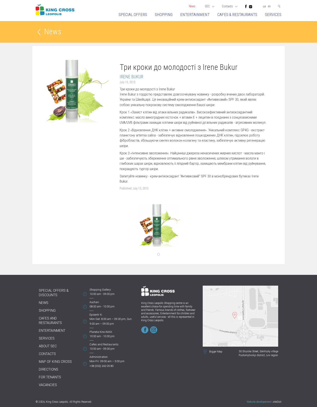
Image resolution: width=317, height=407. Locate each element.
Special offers (133, 14)
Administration (98, 356)
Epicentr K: (95, 314)
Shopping (164, 14)
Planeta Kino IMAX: (101, 331)
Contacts (47, 354)
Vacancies (48, 385)
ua (264, 6)
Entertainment (195, 14)
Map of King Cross (55, 362)
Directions (48, 369)
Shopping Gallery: (100, 289)
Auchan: (94, 302)
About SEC (48, 346)
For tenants (50, 377)
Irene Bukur (131, 76)
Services (273, 14)
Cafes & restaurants (237, 14)
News (192, 6)
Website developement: (259, 401)
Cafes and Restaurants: (104, 344)
